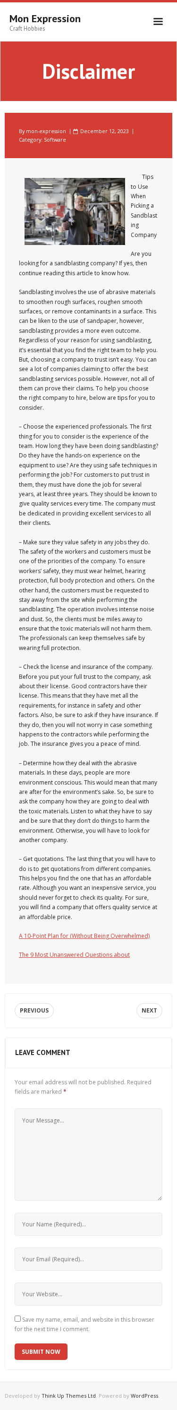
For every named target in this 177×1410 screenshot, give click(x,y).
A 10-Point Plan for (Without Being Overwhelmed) (84, 936)
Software (55, 139)
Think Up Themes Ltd (69, 1395)
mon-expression (46, 131)
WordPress (144, 1395)
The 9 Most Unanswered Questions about (74, 955)
